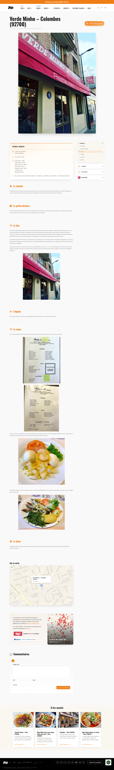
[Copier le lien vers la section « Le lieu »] (22, 226)
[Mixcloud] (72, 762)
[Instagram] (57, 762)
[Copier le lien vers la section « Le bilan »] (23, 541)
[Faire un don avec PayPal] (17, 640)
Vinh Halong (48, 247)
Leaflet (64, 604)
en (101, 7)
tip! (18, 633)
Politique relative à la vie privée (23, 767)
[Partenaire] (108, 762)
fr (98, 7)
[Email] (83, 762)
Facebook (30, 624)
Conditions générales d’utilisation (9, 767)
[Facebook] (65, 762)
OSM (68, 604)
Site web (15, 685)
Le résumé (82, 146)
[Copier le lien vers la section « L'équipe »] (24, 311)
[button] (41, 585)
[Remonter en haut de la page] (110, 760)
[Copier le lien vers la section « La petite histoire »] (32, 206)
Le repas (82, 157)
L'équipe (82, 154)
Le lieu (81, 152)
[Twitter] (79, 762)
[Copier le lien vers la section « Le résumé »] (26, 186)
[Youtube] (76, 762)
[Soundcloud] (68, 762)
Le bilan (82, 160)
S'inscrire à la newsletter (95, 762)
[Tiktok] (61, 762)
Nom (14, 680)
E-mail (34, 680)
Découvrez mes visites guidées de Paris (57, 2)
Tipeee (29, 629)
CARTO (71, 604)
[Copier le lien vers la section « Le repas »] (24, 329)
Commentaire (16, 664)
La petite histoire (84, 149)
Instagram (37, 624)
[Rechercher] (105, 7)
